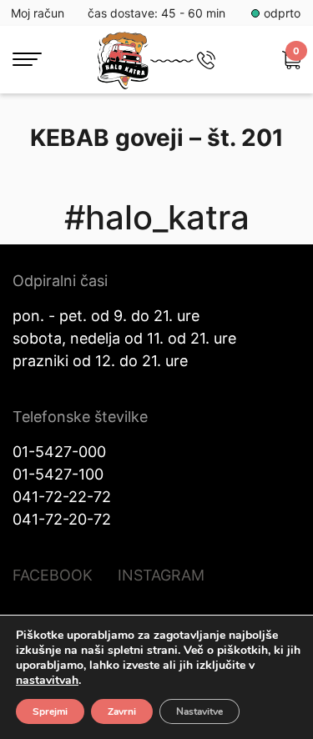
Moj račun (37, 13)
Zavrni (122, 711)
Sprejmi (50, 711)
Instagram (161, 575)
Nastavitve (199, 711)
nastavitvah (47, 680)
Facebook (53, 575)
